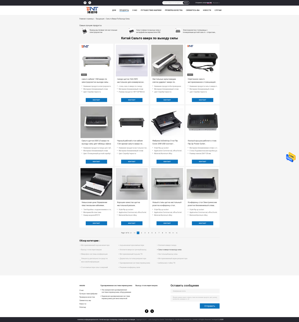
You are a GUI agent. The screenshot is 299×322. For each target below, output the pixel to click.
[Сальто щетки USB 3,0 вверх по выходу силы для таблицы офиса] (96, 122)
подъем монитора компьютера (132, 245)
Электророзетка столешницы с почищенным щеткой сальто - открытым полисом (199, 32)
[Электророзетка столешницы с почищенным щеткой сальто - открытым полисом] (178, 31)
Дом (114, 10)
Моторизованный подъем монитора (95, 245)
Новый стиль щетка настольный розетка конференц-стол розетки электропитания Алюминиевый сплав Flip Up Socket (166, 204)
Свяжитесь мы (192, 10)
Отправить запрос (201, 2)
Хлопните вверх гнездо (167, 245)
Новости (207, 10)
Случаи (218, 10)
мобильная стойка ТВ (166, 263)
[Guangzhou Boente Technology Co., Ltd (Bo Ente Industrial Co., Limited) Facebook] (85, 2)
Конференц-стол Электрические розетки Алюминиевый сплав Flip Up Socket (202, 204)
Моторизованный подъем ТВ (131, 254)
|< (131, 233)
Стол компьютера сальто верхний (94, 267)
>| (176, 233)
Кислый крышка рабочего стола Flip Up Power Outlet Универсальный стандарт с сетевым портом (202, 142)
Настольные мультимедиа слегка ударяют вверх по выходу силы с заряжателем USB (167, 81)
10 (169, 233)
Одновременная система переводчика (135, 263)
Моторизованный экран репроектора (172, 258)
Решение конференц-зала (130, 267)
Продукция (100, 19)
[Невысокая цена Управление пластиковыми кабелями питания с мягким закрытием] (96, 184)
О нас (134, 10)
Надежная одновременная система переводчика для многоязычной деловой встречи (116, 297)
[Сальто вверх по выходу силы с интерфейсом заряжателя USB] (131, 31)
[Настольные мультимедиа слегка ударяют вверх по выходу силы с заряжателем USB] (167, 60)
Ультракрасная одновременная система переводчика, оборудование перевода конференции (116, 291)
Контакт (96, 100)
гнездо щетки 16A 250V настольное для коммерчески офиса (130, 81)
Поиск (186, 3)
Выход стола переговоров (91, 250)
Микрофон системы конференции (94, 254)
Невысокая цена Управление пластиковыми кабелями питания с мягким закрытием (95, 204)
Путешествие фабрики (151, 10)
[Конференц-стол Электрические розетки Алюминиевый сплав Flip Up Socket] (202, 184)
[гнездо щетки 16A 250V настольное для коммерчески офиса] (132, 60)
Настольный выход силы (168, 254)
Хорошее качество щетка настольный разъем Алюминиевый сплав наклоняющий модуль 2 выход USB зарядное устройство (130, 204)
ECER (221, 319)
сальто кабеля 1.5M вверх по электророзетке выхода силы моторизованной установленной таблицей (96, 81)
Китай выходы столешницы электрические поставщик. (117, 319)
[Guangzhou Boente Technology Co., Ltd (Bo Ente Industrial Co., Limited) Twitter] (89, 3)
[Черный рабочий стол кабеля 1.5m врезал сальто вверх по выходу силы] (132, 122)
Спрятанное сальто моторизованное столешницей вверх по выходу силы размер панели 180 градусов (201, 81)
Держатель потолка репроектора (133, 258)
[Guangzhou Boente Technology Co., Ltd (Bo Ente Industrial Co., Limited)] (92, 10)
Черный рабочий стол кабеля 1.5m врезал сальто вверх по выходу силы (130, 142)
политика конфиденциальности (87, 319)
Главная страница (86, 19)
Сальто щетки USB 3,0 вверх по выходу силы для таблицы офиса (96, 142)
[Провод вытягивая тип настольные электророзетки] (85, 31)
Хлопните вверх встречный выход (133, 250)
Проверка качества (173, 10)
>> (173, 233)
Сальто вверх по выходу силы (170, 250)
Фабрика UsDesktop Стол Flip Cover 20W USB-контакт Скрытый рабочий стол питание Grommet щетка (166, 142)
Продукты (124, 10)
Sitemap (82, 307)
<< (134, 233)
